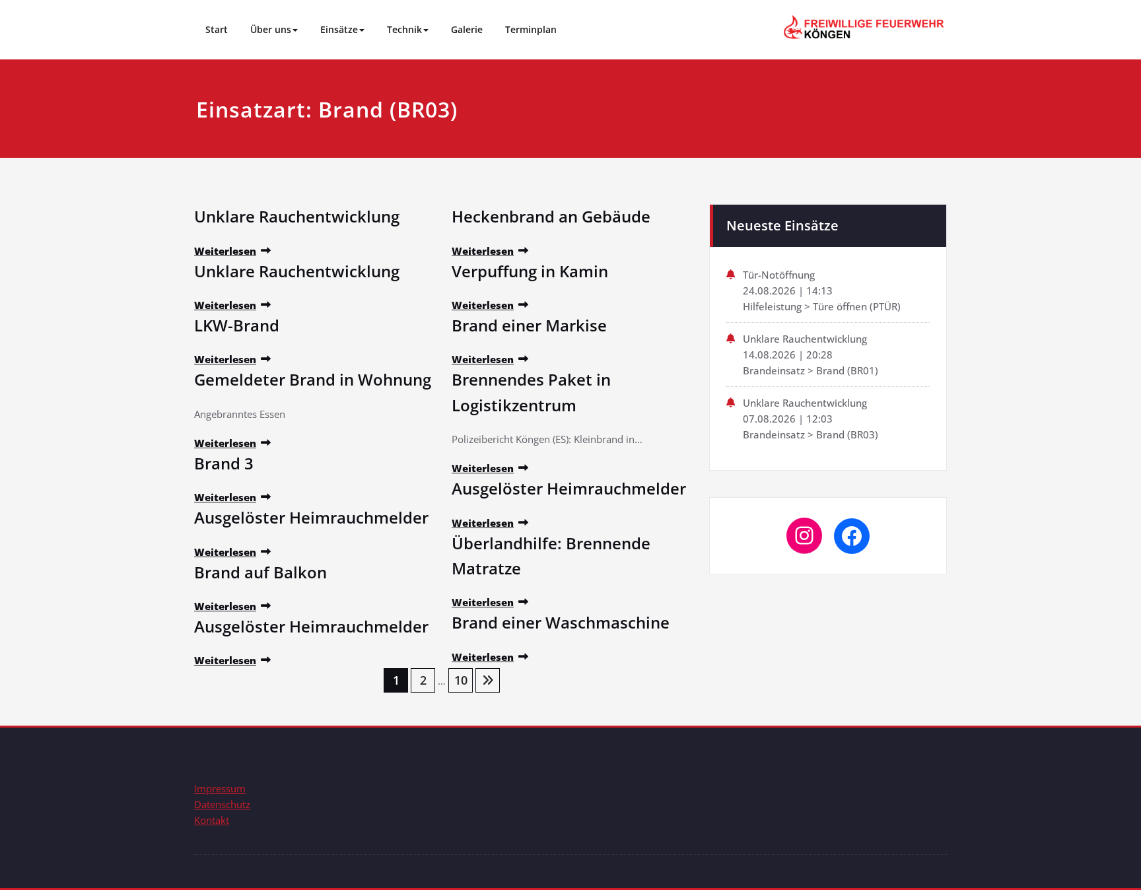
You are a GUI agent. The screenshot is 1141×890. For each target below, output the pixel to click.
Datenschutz (222, 804)
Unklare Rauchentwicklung (296, 216)
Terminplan (531, 29)
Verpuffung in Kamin (530, 271)
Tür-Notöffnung (779, 274)
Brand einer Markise (529, 325)
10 (460, 680)
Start (216, 29)
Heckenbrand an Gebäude (551, 216)
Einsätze (339, 29)
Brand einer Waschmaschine (561, 622)
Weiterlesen (225, 250)
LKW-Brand (236, 325)
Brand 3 (224, 463)
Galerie (467, 29)
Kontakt (211, 820)
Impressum (220, 788)
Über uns (270, 29)
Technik (404, 29)
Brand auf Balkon (260, 572)
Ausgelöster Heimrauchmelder (311, 517)
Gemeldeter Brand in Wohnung (312, 379)
